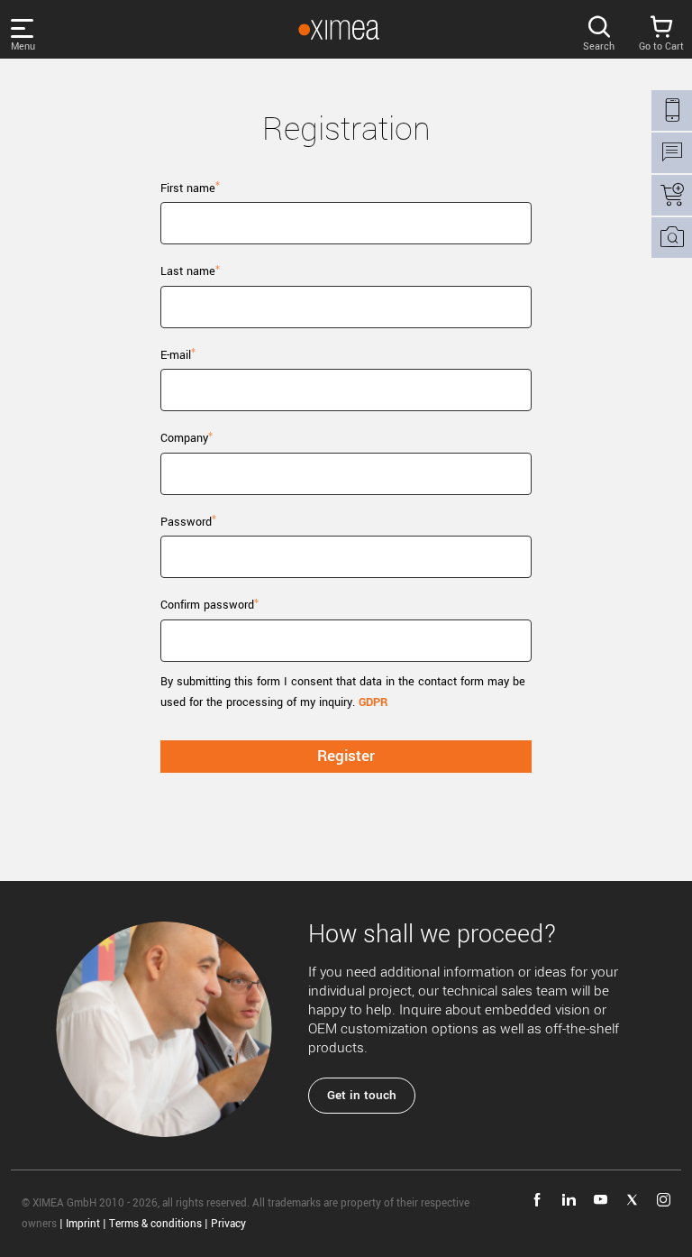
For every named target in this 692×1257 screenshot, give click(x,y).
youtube (600, 1200)
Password (186, 522)
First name (187, 188)
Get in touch (361, 1095)
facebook (537, 1200)
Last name (187, 271)
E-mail (175, 355)
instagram (663, 1200)
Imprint (83, 1224)
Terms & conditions (155, 1224)
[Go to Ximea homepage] (338, 30)
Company (184, 438)
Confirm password (207, 605)
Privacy (228, 1224)
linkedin (569, 1200)
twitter (632, 1200)
